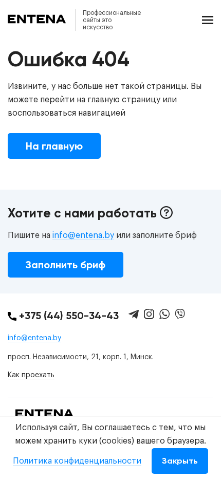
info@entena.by (83, 235)
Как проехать (31, 375)
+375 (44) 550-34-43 (67, 315)
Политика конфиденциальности (77, 461)
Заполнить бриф (65, 265)
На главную (54, 146)
